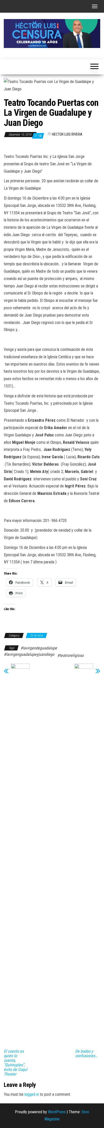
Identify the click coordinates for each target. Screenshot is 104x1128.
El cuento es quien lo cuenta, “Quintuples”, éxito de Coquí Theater (15, 1062)
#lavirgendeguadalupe (38, 648)
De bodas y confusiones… (86, 1053)
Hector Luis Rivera (67, 134)
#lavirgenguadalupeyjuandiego (29, 654)
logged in (31, 1094)
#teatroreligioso (70, 655)
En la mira (36, 635)
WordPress (57, 1111)
